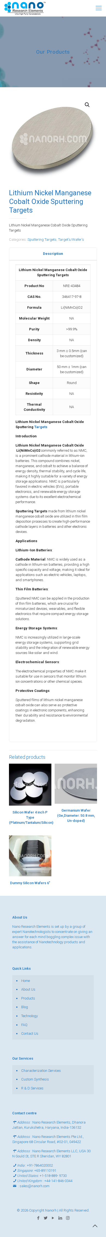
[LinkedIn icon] (60, 1218)
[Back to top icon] (95, 1226)
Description (53, 254)
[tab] (53, 254)
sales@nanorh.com (34, 1186)
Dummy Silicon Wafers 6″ (30, 883)
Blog (24, 1007)
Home (25, 981)
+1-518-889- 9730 (53, 1176)
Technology (29, 1016)
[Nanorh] (25, 8)
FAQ (24, 1025)
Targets (40, 427)
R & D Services (32, 1088)
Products (28, 998)
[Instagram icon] (68, 1218)
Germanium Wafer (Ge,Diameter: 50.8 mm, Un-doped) (76, 815)
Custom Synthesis (35, 1079)
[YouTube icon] (53, 1218)
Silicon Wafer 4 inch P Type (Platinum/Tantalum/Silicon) (31, 817)
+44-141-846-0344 (58, 1181)
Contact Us (29, 1033)
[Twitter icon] (46, 1218)
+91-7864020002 (40, 1165)
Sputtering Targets (42, 239)
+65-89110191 (45, 1170)
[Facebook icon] (38, 1218)
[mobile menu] (98, 8)
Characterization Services (41, 1071)
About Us (28, 989)
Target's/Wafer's (71, 239)
